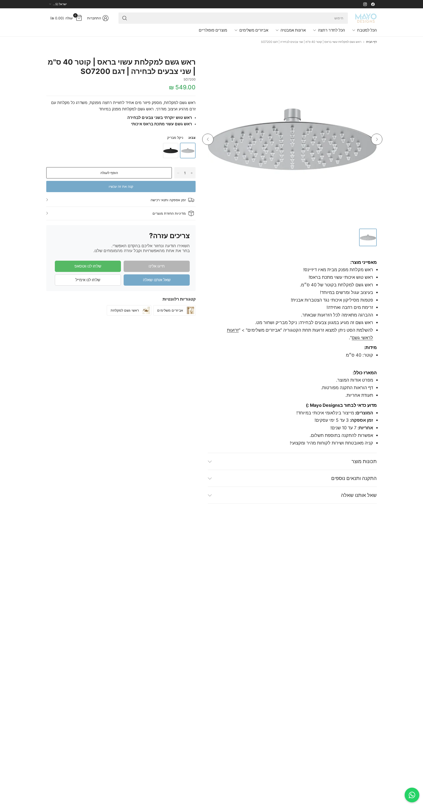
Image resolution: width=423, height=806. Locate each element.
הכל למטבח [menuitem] (367, 30)
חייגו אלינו (157, 266)
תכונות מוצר (364, 461)
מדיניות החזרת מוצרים (169, 213)
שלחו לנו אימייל (87, 279)
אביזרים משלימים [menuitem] (253, 30)
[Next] (376, 139)
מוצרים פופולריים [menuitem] (213, 30)
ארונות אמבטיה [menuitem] (293, 30)
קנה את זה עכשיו (121, 186)
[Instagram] (365, 4)
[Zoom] (217, 64)
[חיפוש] (124, 18)
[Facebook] (373, 4)
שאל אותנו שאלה (157, 279)
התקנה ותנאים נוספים (354, 478)
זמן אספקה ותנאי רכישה (168, 200)
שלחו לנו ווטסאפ (87, 266)
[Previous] (207, 139)
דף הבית (371, 41)
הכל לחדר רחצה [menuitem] (331, 30)
